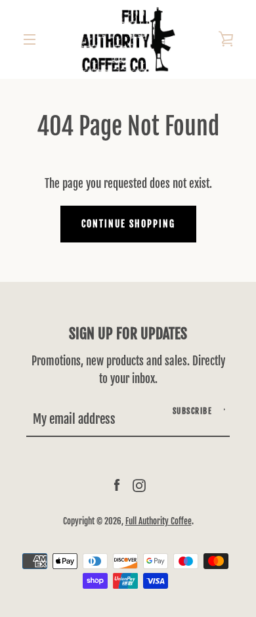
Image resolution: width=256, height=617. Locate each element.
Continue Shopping (128, 223)
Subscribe (193, 411)
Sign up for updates (128, 333)
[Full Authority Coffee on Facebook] (116, 485)
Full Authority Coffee (158, 520)
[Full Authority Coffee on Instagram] (139, 485)
